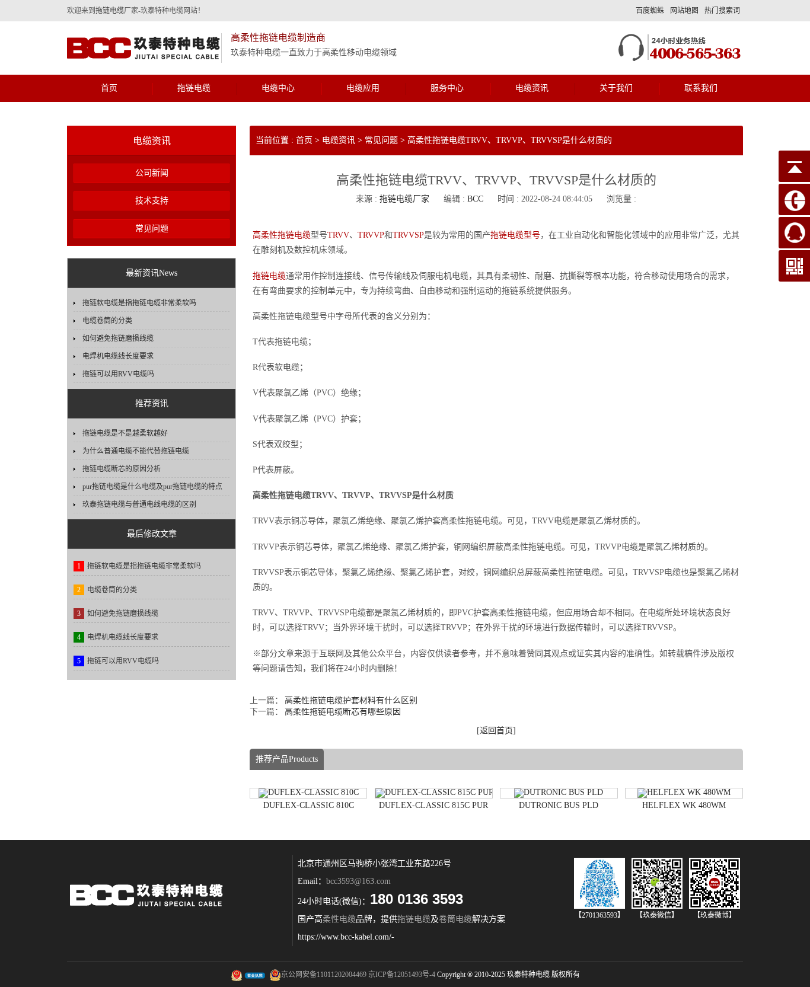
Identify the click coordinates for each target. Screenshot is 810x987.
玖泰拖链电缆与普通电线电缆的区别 (139, 504)
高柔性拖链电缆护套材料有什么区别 (351, 700)
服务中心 (447, 88)
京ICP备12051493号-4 (401, 974)
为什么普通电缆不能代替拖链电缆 (135, 451)
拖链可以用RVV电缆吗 (118, 374)
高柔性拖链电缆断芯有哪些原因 (343, 711)
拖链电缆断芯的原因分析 (121, 469)
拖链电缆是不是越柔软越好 (125, 433)
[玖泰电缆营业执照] (248, 975)
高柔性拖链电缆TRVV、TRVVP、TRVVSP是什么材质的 (509, 140)
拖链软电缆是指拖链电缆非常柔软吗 (139, 303)
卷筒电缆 (455, 919)
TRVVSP (408, 235)
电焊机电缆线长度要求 (118, 356)
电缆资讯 (531, 88)
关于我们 (616, 88)
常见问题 (151, 228)
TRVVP (371, 235)
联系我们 (700, 88)
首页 (109, 88)
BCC (475, 198)
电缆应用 (363, 88)
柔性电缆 (339, 919)
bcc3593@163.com (358, 881)
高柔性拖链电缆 (282, 235)
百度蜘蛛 (650, 11)
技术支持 (151, 200)
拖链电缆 (109, 11)
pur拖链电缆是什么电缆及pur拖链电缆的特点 (152, 487)
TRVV (338, 235)
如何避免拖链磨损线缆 (118, 338)
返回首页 (496, 730)
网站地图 (684, 11)
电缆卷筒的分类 (107, 321)
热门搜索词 (722, 11)
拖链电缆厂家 (404, 198)
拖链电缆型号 (515, 235)
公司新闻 (151, 172)
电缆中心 (278, 88)
